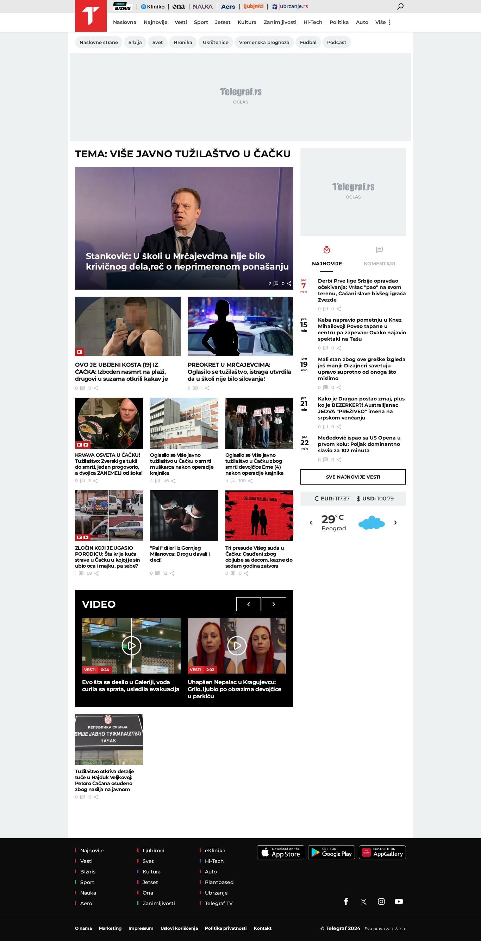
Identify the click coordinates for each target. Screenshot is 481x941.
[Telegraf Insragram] (381, 902)
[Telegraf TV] (399, 902)
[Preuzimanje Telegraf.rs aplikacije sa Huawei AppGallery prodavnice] (382, 852)
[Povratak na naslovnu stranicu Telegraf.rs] (91, 16)
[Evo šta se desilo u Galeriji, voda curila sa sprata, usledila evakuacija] (131, 646)
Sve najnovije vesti (353, 477)
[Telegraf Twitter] (364, 902)
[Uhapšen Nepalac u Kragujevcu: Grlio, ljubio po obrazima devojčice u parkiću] (237, 646)
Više (380, 22)
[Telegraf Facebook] (346, 902)
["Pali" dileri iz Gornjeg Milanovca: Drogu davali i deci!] (184, 515)
